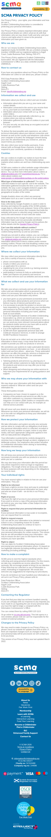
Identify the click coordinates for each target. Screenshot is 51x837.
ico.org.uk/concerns (22, 615)
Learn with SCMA (26, 714)
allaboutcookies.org (9, 174)
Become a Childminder (25, 724)
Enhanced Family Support (25, 733)
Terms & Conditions (25, 747)
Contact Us (25, 736)
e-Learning (25, 716)
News (25, 702)
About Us (25, 700)
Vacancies (25, 705)
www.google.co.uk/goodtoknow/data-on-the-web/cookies (25, 178)
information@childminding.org (26, 759)
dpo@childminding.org (16, 92)
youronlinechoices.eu (31, 174)
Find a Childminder (25, 727)
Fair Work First (25, 707)
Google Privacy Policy (29, 224)
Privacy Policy (26, 749)
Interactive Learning (25, 719)
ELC (25, 730)
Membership (25, 711)
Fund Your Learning (25, 721)
